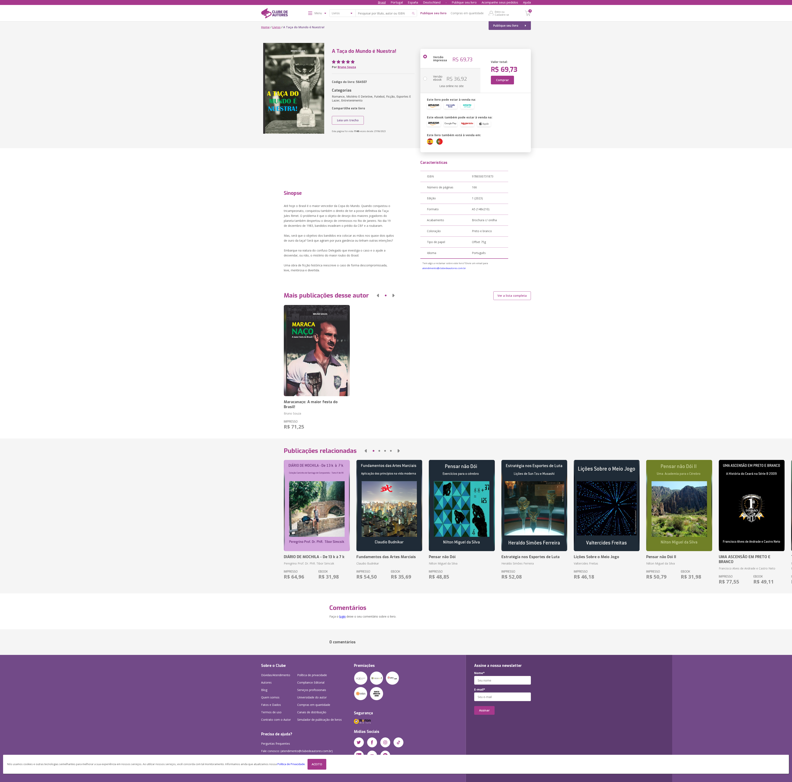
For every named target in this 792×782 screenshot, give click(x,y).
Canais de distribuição (311, 712)
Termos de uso (271, 712)
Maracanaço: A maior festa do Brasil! (311, 404)
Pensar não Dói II (661, 556)
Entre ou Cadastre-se (502, 13)
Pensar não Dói (442, 556)
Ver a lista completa (512, 296)
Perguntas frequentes (275, 743)
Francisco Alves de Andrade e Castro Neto (747, 568)
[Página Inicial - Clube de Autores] (274, 14)
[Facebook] (372, 742)
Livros (276, 27)
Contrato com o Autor (276, 720)
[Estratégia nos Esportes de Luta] (534, 505)
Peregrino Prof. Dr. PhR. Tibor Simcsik (309, 563)
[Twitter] (359, 742)
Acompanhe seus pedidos (500, 2)
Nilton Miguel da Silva (443, 563)
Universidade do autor (312, 697)
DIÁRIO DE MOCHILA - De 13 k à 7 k (314, 556)
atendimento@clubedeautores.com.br (444, 268)
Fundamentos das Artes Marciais (386, 556)
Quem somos (270, 697)
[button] (378, 295)
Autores (266, 682)
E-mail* (479, 689)
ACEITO (317, 764)
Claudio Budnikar (367, 563)
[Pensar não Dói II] (679, 505)
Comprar (502, 80)
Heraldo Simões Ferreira (517, 563)
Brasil (382, 2)
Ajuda (527, 2)
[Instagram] (385, 742)
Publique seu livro (464, 2)
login (342, 616)
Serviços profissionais (311, 690)
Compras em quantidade (467, 13)
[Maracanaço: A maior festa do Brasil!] (317, 350)
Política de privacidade (312, 675)
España (413, 2)
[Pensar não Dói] (462, 505)
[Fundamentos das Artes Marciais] (389, 505)
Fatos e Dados (271, 705)
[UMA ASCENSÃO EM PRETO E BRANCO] (752, 505)
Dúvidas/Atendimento (275, 675)
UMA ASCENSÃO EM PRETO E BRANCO (744, 559)
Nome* (479, 673)
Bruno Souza (347, 67)
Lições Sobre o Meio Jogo (596, 556)
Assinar (484, 710)
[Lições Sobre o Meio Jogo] (607, 505)
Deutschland (432, 2)
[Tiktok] (398, 742)
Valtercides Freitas (586, 563)
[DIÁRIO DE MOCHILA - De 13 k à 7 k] (317, 505)
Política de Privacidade (291, 764)
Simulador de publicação (319, 720)
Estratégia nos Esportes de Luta (530, 556)
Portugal (397, 2)
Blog (264, 690)
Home (265, 27)
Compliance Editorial (310, 682)
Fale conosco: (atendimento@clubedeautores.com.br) (297, 751)
